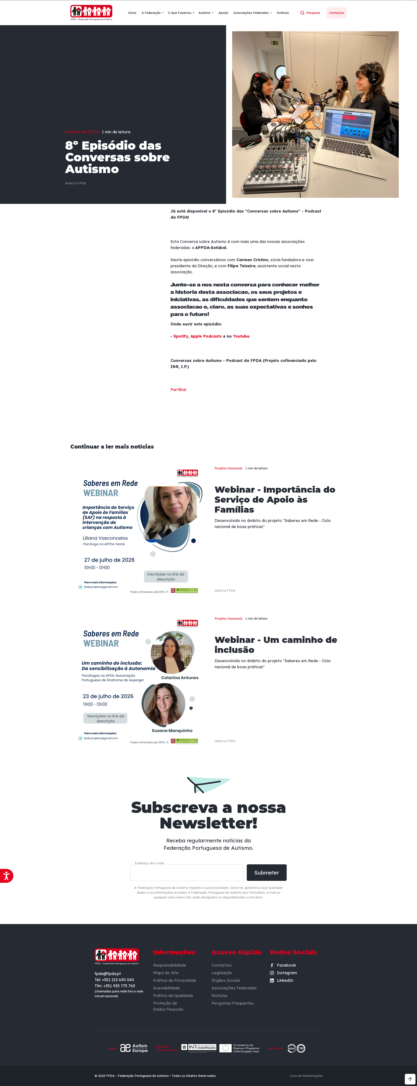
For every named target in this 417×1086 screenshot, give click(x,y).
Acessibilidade (166, 987)
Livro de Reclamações (306, 1076)
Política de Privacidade (174, 980)
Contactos (222, 965)
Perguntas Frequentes (233, 1003)
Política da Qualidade (173, 995)
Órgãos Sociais (226, 980)
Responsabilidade (169, 965)
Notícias (283, 13)
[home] (91, 13)
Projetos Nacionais (228, 468)
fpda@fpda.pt (108, 973)
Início (132, 13)
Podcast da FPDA (82, 131)
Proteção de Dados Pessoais (168, 1006)
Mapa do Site (166, 972)
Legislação (222, 972)
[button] (153, 13)
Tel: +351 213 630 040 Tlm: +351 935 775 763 (115, 982)
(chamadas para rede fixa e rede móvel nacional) (119, 993)
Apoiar (223, 13)
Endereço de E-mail (149, 863)
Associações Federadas (234, 987)
